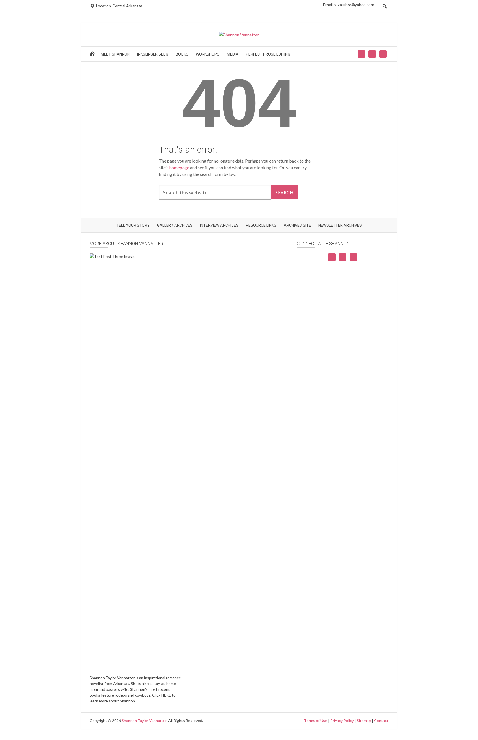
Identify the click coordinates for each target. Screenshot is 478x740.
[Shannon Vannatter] (239, 34)
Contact (381, 720)
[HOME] (93, 55)
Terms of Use (315, 720)
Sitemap (364, 720)
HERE (166, 695)
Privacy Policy (342, 720)
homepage (179, 167)
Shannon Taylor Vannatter (144, 720)
